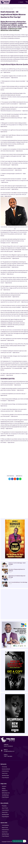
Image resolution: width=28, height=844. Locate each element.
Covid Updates (5, 825)
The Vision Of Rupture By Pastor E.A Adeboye (17, 570)
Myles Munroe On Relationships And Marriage (17, 576)
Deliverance (4, 790)
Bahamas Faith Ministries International (11, 29)
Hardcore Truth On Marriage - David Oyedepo (17, 563)
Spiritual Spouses (6, 792)
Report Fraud (5, 808)
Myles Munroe (6, 7)
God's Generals (10, 475)
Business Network (6, 769)
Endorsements (5, 771)
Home (2, 7)
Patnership (4, 766)
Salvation (4, 786)
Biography (4, 805)
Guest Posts (4, 773)
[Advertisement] (14, 458)
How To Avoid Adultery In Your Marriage (18, 582)
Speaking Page (5, 775)
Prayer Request (5, 777)
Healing (3, 788)
